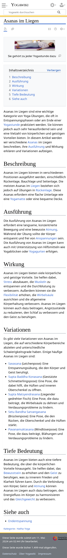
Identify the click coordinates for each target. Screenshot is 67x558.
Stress (8, 282)
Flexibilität (11, 295)
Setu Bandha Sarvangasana (27, 412)
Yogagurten (37, 251)
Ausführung (36, 147)
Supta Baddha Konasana (25, 377)
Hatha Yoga (23, 528)
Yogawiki (19, 4)
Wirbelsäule (45, 295)
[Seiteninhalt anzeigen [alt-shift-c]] (5, 29)
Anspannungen (46, 238)
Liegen (35, 186)
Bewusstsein (12, 473)
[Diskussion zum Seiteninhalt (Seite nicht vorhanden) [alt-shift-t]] (12, 29)
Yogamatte (17, 199)
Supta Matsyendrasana (24, 394)
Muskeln (40, 282)
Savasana (14, 363)
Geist (53, 473)
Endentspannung (20, 521)
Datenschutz (9, 553)
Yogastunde (12, 125)
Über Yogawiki (27, 553)
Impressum (44, 553)
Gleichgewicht (25, 499)
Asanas (33, 142)
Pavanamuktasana (21, 429)
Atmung (51, 229)
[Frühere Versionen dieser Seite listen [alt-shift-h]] (55, 29)
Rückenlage (44, 190)
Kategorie (9, 528)
